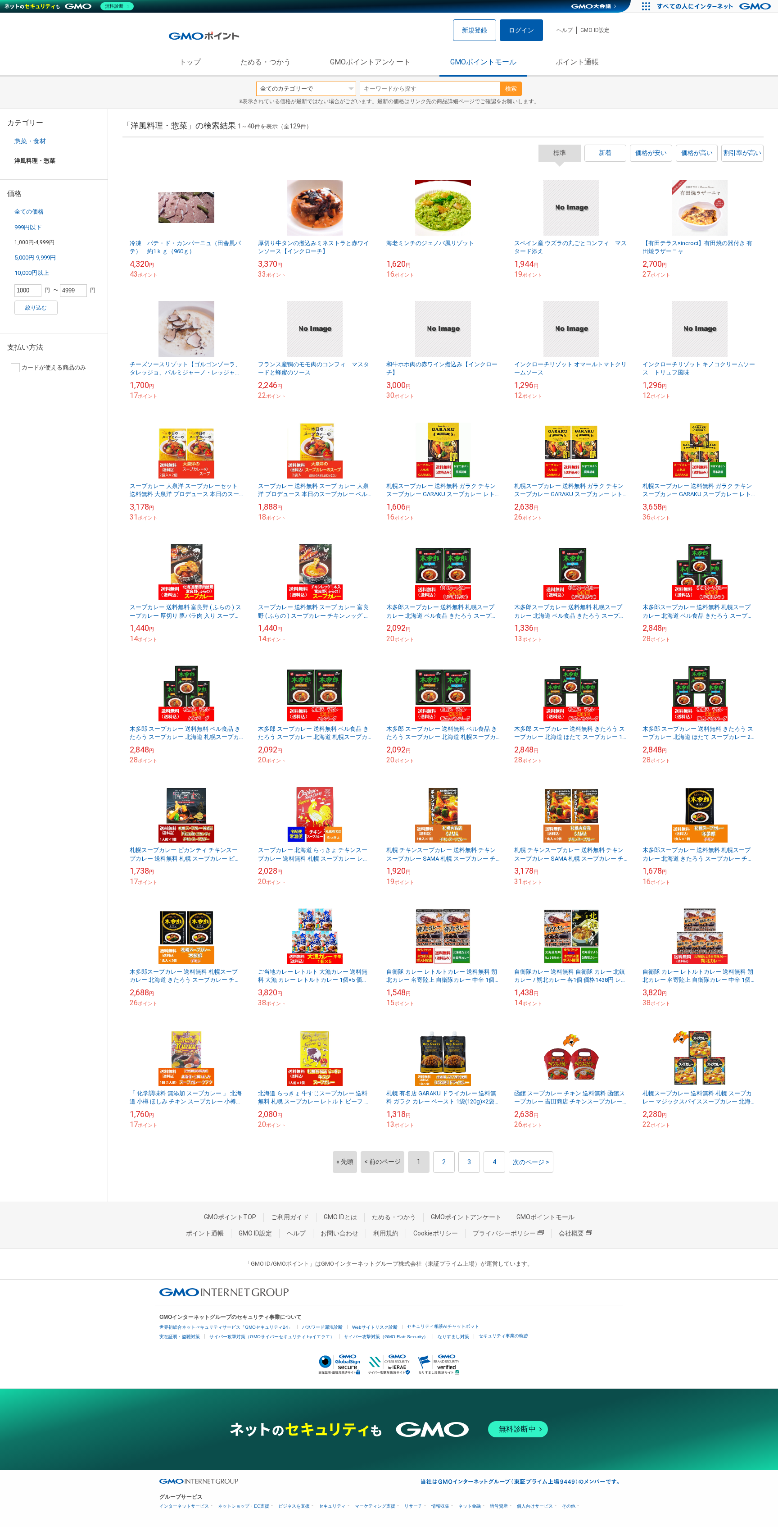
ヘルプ (564, 30)
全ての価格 (29, 211)
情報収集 (440, 1506)
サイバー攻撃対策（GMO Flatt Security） (386, 1336)
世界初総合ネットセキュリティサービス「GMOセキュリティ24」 (226, 1327)
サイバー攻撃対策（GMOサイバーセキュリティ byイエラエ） (272, 1336)
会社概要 (571, 1233)
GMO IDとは (340, 1217)
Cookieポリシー (435, 1233)
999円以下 (27, 227)
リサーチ (413, 1506)
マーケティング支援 (375, 1506)
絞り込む (36, 308)
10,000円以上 (31, 272)
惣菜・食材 (30, 141)
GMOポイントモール (483, 62)
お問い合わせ (339, 1233)
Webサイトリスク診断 (375, 1327)
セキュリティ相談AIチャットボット (443, 1326)
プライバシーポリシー (504, 1233)
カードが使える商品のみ (54, 367)
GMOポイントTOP (230, 1217)
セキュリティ (332, 1506)
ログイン (521, 30)
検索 (511, 88)
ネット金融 (469, 1506)
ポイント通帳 (577, 62)
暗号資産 (499, 1506)
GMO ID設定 (595, 30)
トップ (190, 62)
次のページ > (531, 1162)
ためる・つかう (265, 62)
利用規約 (385, 1233)
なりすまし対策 (453, 1336)
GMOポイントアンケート (370, 62)
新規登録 (474, 30)
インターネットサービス (184, 1506)
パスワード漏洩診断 (322, 1327)
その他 (568, 1506)
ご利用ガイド (290, 1217)
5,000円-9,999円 (35, 257)
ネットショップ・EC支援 (243, 1506)
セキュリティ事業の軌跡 (503, 1335)
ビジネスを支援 (294, 1506)
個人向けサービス (535, 1506)
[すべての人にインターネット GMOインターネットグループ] (715, 6)
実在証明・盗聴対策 (179, 1336)
